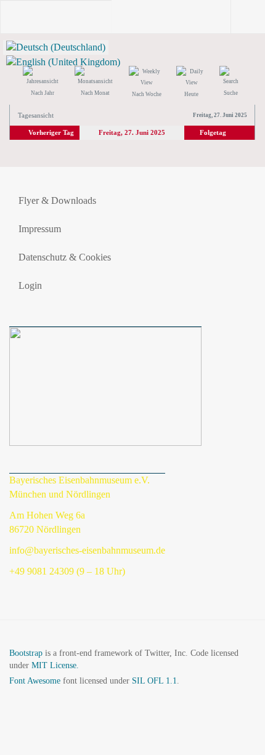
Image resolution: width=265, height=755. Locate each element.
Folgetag (213, 132)
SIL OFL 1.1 (154, 680)
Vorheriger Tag (51, 132)
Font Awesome (34, 680)
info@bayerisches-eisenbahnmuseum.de (87, 550)
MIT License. (55, 665)
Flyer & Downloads (57, 200)
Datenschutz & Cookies (64, 257)
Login (30, 285)
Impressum (39, 229)
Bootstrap (26, 653)
